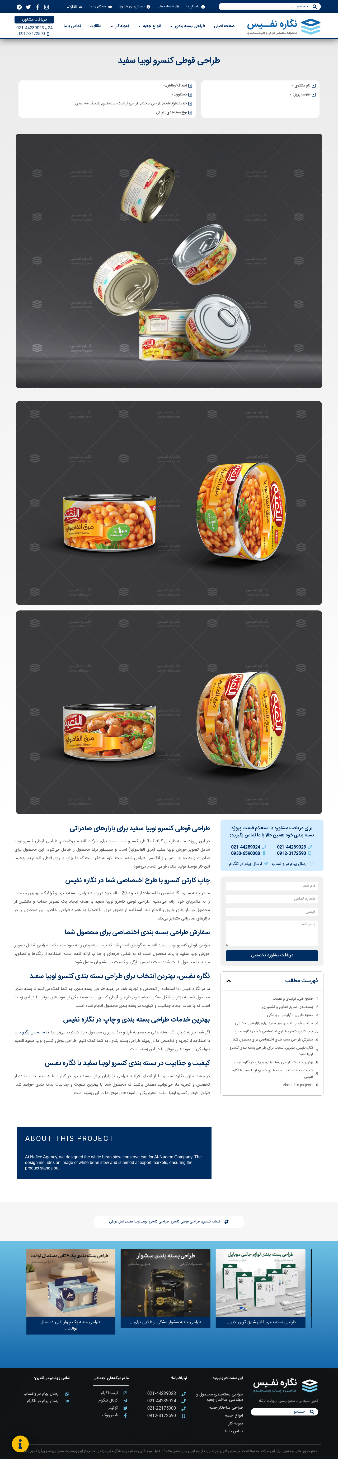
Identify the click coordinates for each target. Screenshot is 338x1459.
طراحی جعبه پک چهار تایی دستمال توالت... (74, 1325)
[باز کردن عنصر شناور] (20, 1444)
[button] (228, 981)
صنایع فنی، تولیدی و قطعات (293, 999)
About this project (297, 1085)
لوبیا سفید (133, 1222)
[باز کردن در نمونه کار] (112, 26)
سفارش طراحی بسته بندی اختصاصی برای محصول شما (273, 1040)
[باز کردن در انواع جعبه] (139, 26)
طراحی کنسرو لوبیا (155, 1222)
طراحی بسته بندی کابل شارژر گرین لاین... (264, 1322)
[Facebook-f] (37, 7)
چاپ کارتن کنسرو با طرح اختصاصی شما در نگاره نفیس (274, 1031)
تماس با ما (234, 1431)
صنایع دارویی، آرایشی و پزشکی (290, 1015)
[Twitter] (28, 7)
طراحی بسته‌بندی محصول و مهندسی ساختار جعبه (219, 1397)
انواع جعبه (234, 1415)
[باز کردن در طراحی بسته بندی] (171, 26)
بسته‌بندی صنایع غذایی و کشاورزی (287, 1007)
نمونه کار (235, 1423)
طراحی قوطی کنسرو (185, 1222)
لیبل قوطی (116, 1222)
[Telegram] (19, 7)
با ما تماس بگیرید (34, 1032)
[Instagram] (46, 7)
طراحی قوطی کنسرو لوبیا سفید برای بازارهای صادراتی (274, 1023)
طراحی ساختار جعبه (226, 1407)
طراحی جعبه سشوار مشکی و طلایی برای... (168, 1322)
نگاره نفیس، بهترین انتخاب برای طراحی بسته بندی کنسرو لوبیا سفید (271, 1051)
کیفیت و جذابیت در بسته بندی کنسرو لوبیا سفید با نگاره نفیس (272, 1073)
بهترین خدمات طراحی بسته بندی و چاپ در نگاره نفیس (273, 1062)
